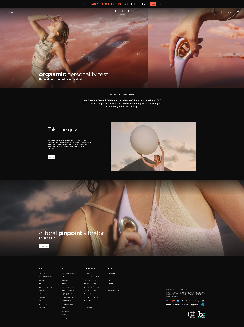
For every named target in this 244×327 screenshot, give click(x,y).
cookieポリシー (43, 297)
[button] (103, 4)
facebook (110, 283)
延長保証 (64, 283)
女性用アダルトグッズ (90, 280)
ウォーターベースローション (91, 297)
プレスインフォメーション (46, 287)
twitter (109, 280)
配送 (63, 276)
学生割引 (64, 314)
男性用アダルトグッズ (90, 283)
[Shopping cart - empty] (238, 12)
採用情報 (41, 290)
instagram (111, 276)
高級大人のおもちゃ (89, 294)
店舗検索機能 (65, 311)
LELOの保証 (65, 280)
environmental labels (67, 304)
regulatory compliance (68, 290)
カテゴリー (87, 273)
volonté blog (111, 273)
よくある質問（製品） (67, 301)
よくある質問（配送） (67, 297)
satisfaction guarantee (68, 287)
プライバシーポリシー (45, 294)
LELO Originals (66, 318)
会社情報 (41, 280)
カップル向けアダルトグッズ (91, 287)
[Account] (229, 12)
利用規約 (41, 301)
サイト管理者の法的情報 (45, 276)
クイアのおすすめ (89, 307)
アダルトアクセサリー (90, 301)
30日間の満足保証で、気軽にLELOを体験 (122, 4)
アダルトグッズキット (90, 290)
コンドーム (87, 304)
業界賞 (41, 283)
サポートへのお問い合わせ (69, 273)
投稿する (64, 307)
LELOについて (43, 273)
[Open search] (220, 12)
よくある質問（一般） (67, 294)
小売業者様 (42, 307)
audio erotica (111, 287)
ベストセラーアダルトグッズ (91, 276)
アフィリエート (43, 304)
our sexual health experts (114, 290)
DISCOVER (44, 246)
